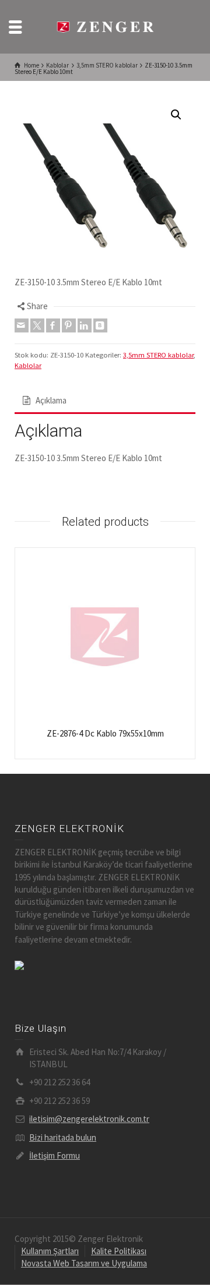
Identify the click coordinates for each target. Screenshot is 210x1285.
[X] (37, 325)
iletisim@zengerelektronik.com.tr (89, 1118)
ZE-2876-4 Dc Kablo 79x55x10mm (105, 733)
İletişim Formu (54, 1155)
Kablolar (28, 365)
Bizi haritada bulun (62, 1137)
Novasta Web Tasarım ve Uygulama (84, 1263)
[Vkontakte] (100, 325)
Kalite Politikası (118, 1250)
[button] (176, 114)
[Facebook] (53, 325)
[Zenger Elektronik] (105, 25)
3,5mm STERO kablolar (158, 355)
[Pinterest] (69, 325)
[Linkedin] (85, 325)
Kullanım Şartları (50, 1250)
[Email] (22, 325)
